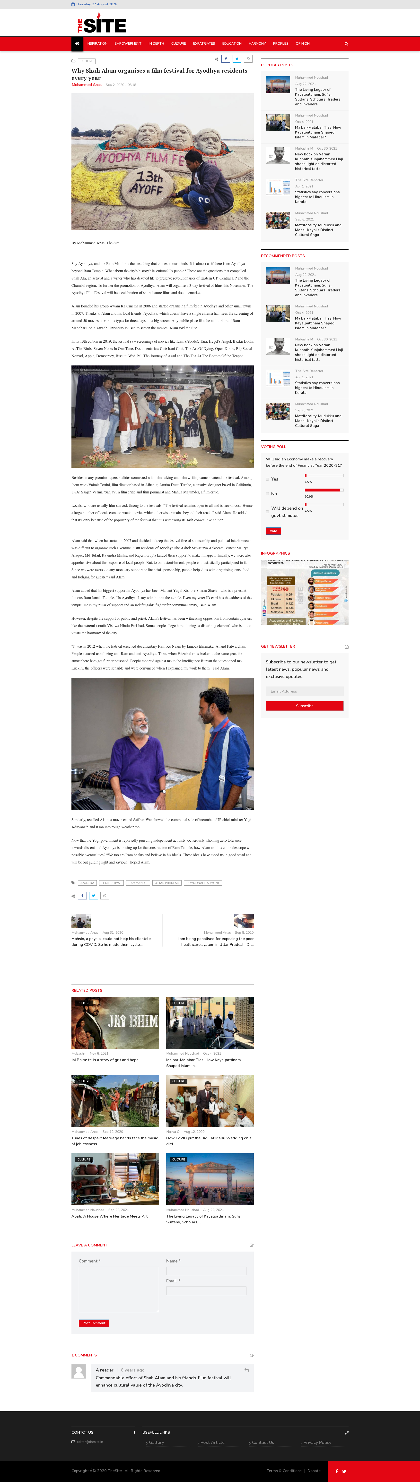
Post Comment (94, 1323)
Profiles (281, 43)
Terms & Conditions (284, 1471)
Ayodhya (87, 883)
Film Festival (111, 883)
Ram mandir (138, 883)
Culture (178, 43)
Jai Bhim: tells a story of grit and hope (105, 1060)
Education (232, 43)
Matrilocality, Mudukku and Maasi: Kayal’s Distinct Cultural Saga (318, 230)
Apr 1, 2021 (304, 186)
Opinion (303, 43)
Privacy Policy (317, 1442)
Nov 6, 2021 (99, 1053)
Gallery (156, 1442)
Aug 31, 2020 (113, 932)
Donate (314, 1471)
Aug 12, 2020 (194, 1131)
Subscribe (305, 706)
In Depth (156, 43)
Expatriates (204, 43)
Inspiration (97, 43)
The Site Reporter (309, 180)
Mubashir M (304, 148)
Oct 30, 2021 (327, 148)
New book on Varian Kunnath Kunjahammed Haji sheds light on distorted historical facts (319, 161)
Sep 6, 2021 (304, 219)
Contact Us (263, 1442)
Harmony (257, 43)
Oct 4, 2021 (212, 1053)
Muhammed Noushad (182, 1053)
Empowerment (128, 43)
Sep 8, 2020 (244, 932)
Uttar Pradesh (167, 883)
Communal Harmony (202, 883)
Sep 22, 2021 (118, 1210)
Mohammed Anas (87, 84)
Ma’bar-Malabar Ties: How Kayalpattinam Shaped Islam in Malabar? (318, 132)
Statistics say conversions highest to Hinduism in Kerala (317, 197)
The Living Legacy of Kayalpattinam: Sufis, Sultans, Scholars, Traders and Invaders (318, 97)
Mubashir (79, 1053)
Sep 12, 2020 (113, 1131)
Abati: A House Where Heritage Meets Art (110, 1216)
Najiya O (173, 1131)
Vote (273, 531)
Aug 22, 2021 (213, 1210)
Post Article (213, 1442)
